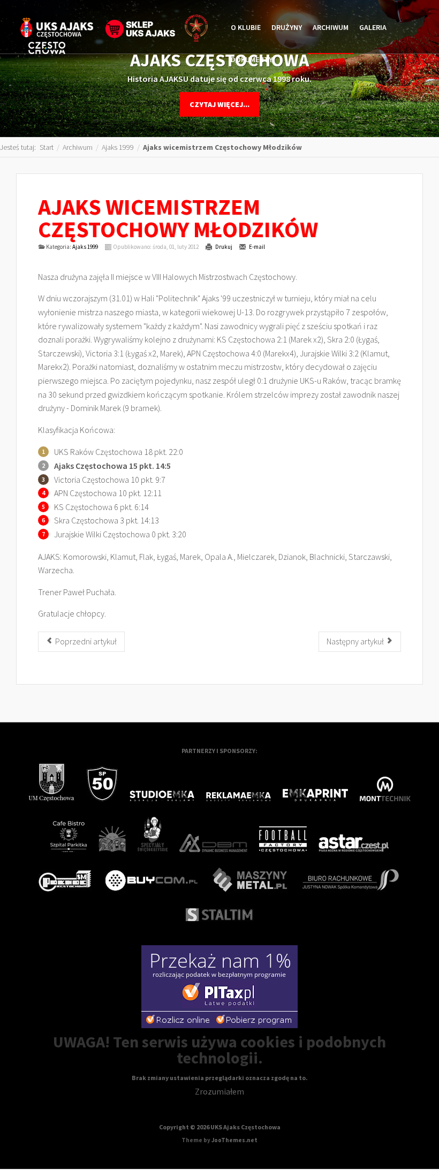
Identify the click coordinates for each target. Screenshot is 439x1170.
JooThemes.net (234, 1140)
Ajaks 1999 (85, 246)
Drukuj (223, 246)
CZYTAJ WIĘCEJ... (219, 104)
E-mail (256, 246)
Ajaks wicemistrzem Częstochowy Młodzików (178, 218)
